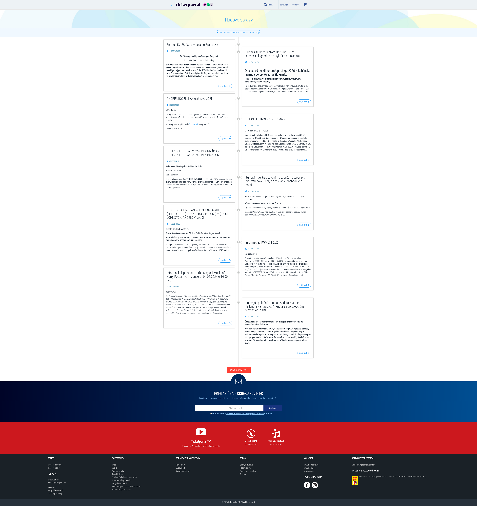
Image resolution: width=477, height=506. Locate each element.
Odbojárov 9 (193, 124)
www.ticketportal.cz (311, 464)
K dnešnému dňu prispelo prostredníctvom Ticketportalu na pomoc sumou (394, 476)
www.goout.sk (309, 467)
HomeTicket (180, 464)
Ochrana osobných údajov (121, 480)
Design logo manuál (119, 483)
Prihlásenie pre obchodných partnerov (126, 486)
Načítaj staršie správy (238, 369)
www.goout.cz (309, 471)
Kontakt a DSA (117, 474)
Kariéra (114, 467)
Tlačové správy (245, 467)
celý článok (224, 86)
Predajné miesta (118, 471)
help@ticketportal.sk (55, 490)
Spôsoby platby (54, 467)
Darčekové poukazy (183, 471)
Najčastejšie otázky (55, 493)
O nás (114, 464)
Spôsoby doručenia (55, 464)
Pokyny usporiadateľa (248, 471)
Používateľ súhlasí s (242, 413)
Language (284, 4)
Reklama (243, 474)
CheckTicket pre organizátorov (363, 464)
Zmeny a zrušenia (246, 464)
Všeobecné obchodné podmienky (124, 477)
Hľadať (270, 4)
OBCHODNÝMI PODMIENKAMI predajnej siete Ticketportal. (245, 413)
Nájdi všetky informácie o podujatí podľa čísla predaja (239, 32)
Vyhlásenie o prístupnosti (121, 489)
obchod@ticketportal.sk (57, 482)
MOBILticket (180, 467)
